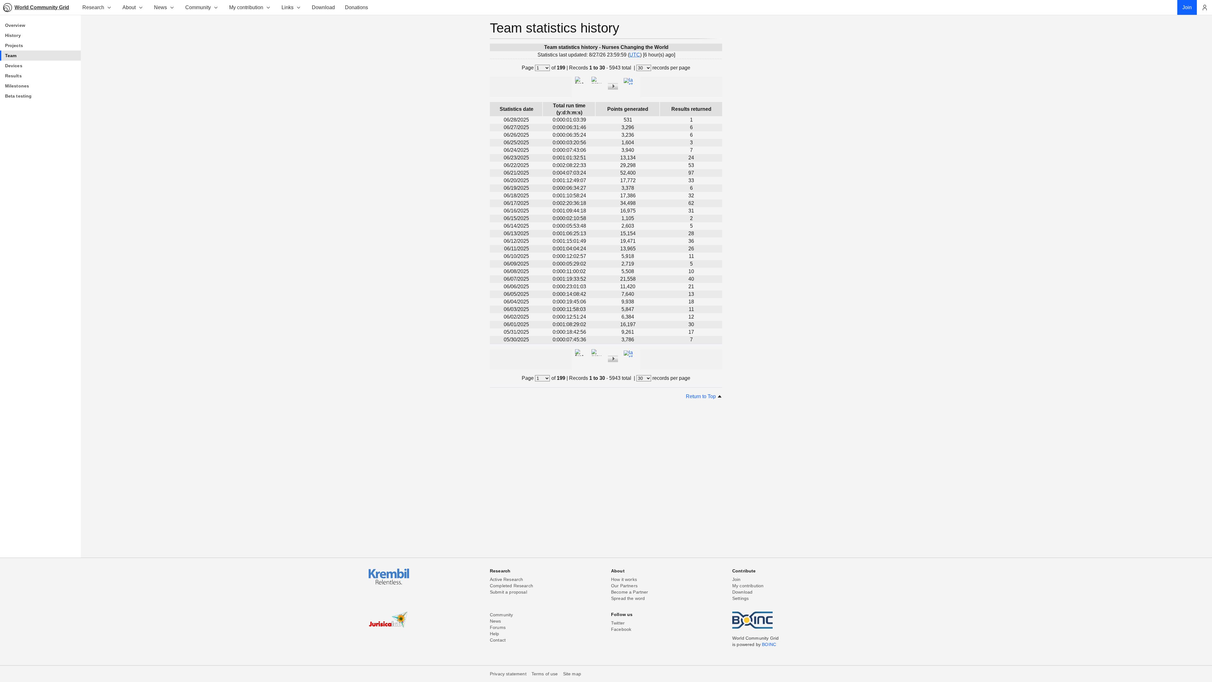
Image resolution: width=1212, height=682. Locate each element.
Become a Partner (629, 592)
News (160, 7)
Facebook (621, 629)
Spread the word (628, 598)
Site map (572, 673)
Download (742, 592)
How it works (624, 579)
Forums (498, 627)
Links (288, 7)
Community (198, 7)
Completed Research (511, 585)
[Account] (1204, 7)
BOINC (769, 644)
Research (93, 7)
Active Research (506, 579)
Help (494, 633)
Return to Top (701, 396)
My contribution (246, 7)
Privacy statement (508, 673)
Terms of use (545, 673)
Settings (740, 598)
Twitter (618, 622)
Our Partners (624, 585)
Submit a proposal (508, 592)
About (129, 7)
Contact (498, 640)
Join (736, 579)
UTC (634, 54)
